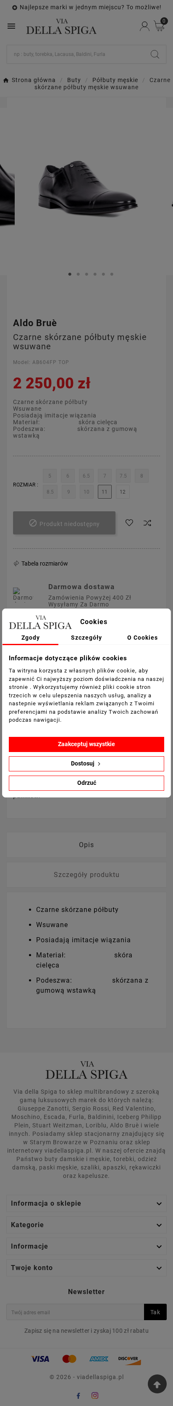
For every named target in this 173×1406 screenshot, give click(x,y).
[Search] (155, 54)
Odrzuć (86, 782)
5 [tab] (103, 274)
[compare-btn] (147, 523)
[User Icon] (144, 26)
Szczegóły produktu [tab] (87, 875)
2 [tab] (78, 274)
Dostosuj (83, 763)
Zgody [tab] (30, 637)
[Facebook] (78, 1395)
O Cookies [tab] (142, 637)
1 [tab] (70, 274)
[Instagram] (95, 1395)
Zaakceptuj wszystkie (86, 744)
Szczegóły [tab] (86, 637)
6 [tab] (111, 274)
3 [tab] (86, 274)
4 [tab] (95, 274)
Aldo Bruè (35, 323)
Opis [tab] (86, 845)
